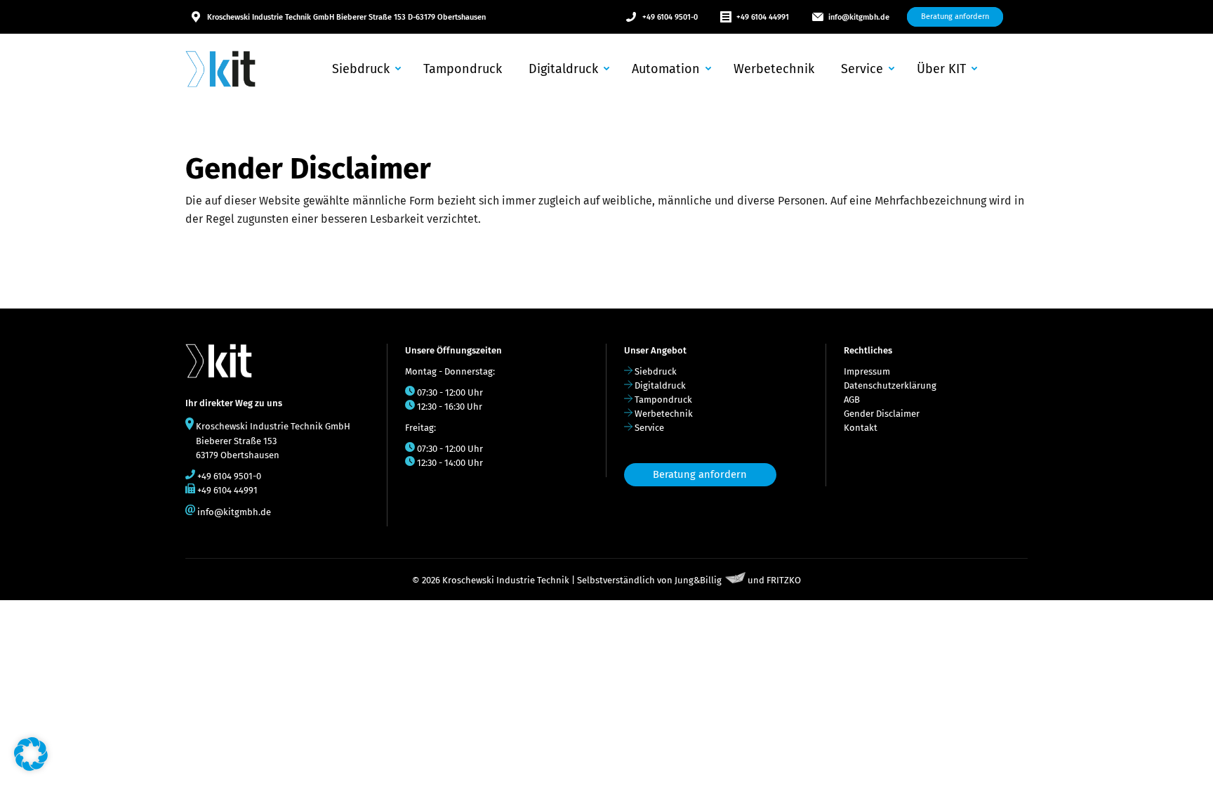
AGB (852, 399)
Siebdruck (656, 371)
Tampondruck (663, 399)
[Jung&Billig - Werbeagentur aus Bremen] (735, 580)
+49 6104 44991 (762, 17)
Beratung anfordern (700, 474)
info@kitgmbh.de (858, 17)
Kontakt (860, 427)
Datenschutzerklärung (890, 385)
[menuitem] (365, 68)
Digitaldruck (660, 385)
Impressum (867, 371)
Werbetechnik (664, 413)
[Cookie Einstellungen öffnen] (31, 767)
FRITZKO (784, 580)
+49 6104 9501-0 (670, 17)
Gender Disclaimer (882, 413)
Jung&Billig (698, 580)
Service (649, 427)
